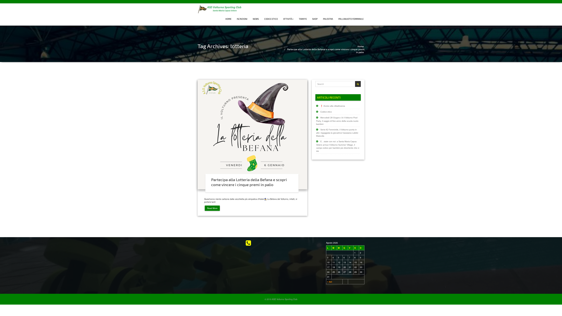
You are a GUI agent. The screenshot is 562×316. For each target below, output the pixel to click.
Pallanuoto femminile (351, 19)
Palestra (328, 19)
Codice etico (271, 19)
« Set (329, 282)
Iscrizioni (242, 19)
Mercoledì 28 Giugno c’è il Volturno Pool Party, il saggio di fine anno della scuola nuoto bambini (337, 120)
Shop (315, 19)
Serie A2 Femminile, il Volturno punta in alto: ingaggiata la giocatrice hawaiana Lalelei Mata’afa (337, 132)
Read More (212, 208)
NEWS (256, 19)
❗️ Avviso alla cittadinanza (332, 106)
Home (228, 19)
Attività (287, 19)
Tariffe (303, 19)
